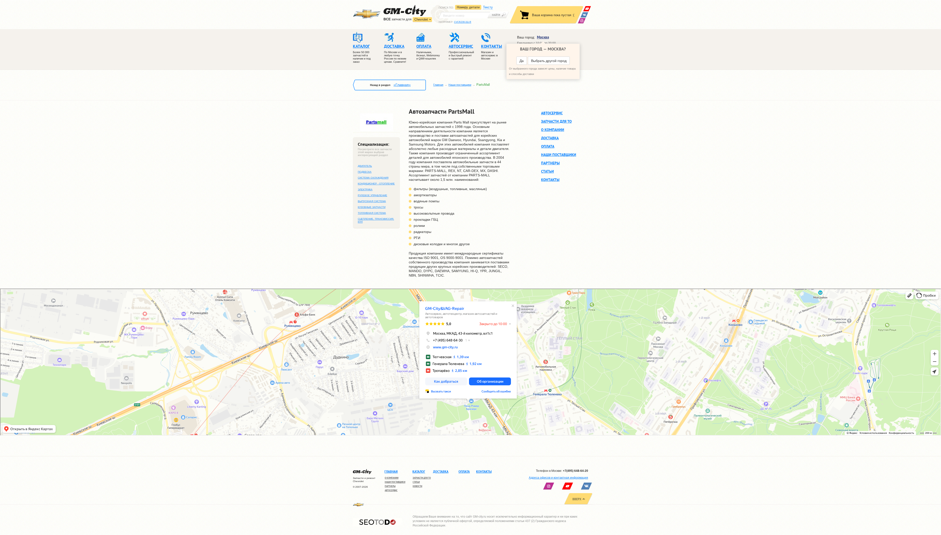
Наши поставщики (459, 84)
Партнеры (550, 163)
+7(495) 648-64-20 (575, 471)
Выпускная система (372, 201)
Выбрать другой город (549, 61)
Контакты (550, 180)
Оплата (547, 146)
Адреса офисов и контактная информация (558, 477)
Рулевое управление (372, 195)
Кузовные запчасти (371, 207)
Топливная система (372, 213)
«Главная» (402, 85)
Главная (438, 84)
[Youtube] (587, 8)
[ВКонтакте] (584, 14)
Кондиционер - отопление (376, 183)
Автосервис (552, 113)
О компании (552, 130)
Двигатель (365, 166)
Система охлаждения (373, 177)
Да (522, 61)
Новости (417, 486)
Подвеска (364, 171)
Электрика (365, 189)
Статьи (547, 171)
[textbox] (464, 15)
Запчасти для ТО (556, 121)
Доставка (550, 138)
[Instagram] (581, 20)
